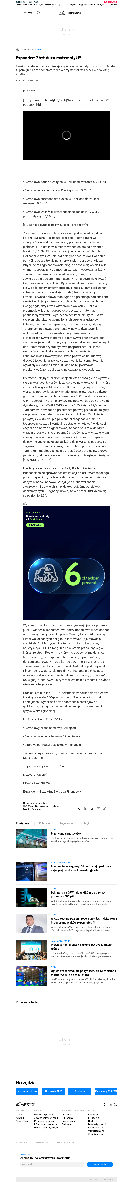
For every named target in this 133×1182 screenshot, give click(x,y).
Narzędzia (26, 1082)
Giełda (38, 50)
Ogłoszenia (67, 1118)
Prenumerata (69, 1121)
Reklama (66, 1114)
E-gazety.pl (94, 1118)
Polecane (45, 823)
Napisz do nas (23, 1121)
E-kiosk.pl (93, 1114)
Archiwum (67, 1124)
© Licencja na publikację (36, 803)
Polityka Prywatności (44, 1114)
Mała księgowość (97, 1124)
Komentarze (74, 12)
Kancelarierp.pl (95, 1127)
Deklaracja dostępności (46, 1127)
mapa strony (22, 1143)
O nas (19, 1114)
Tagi (86, 823)
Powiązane (22, 823)
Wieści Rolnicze (96, 1131)
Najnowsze (67, 823)
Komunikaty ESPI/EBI (106, 1091)
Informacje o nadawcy (45, 1124)
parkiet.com (29, 90)
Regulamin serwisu (44, 1121)
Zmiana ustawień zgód (46, 1118)
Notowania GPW (53, 1091)
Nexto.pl (92, 1121)
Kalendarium (42, 1143)
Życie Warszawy (96, 1134)
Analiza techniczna (27, 1091)
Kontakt (20, 1118)
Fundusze (80, 1091)
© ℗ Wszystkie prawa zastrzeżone (41, 806)
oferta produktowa (66, 1143)
